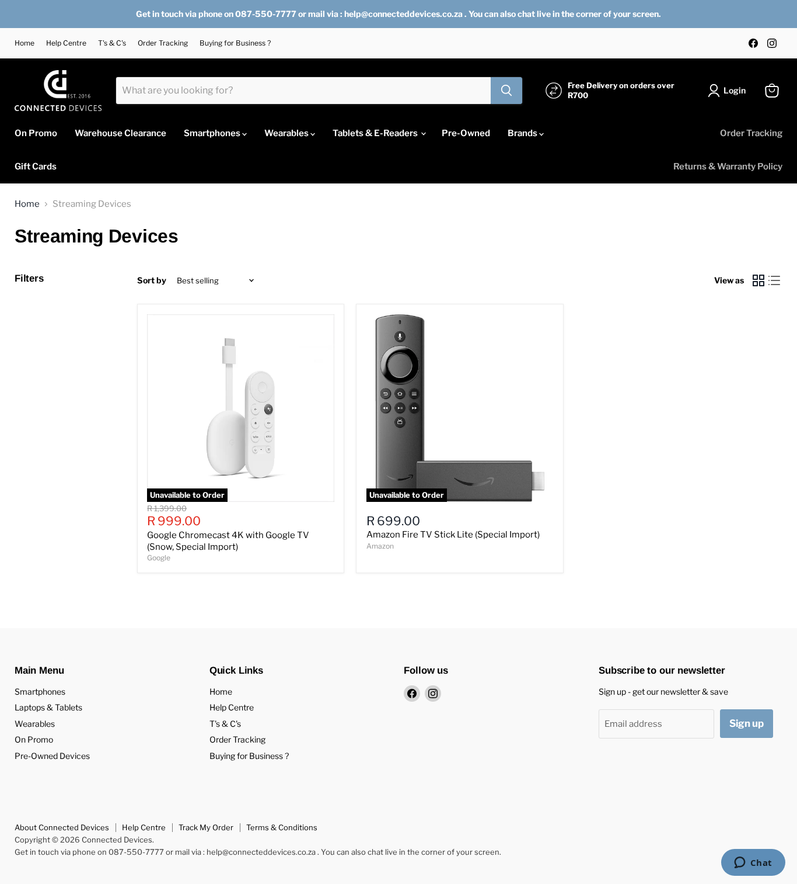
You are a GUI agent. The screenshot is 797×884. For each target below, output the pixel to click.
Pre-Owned (466, 133)
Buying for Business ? (235, 43)
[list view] (775, 281)
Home (24, 43)
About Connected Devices (62, 827)
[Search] (506, 90)
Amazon (380, 546)
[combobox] (303, 90)
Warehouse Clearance (120, 133)
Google (158, 557)
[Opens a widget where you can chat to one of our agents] (753, 863)
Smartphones (213, 133)
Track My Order (206, 827)
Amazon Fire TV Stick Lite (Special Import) (453, 534)
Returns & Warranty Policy (727, 166)
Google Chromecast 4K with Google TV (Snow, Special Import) (228, 541)
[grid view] (758, 281)
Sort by (151, 280)
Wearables (287, 133)
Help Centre (66, 43)
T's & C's (112, 43)
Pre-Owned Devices (52, 756)
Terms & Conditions (281, 827)
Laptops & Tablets (48, 707)
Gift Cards (36, 166)
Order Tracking (163, 43)
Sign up (746, 723)
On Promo (36, 133)
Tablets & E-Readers (376, 133)
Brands (523, 133)
